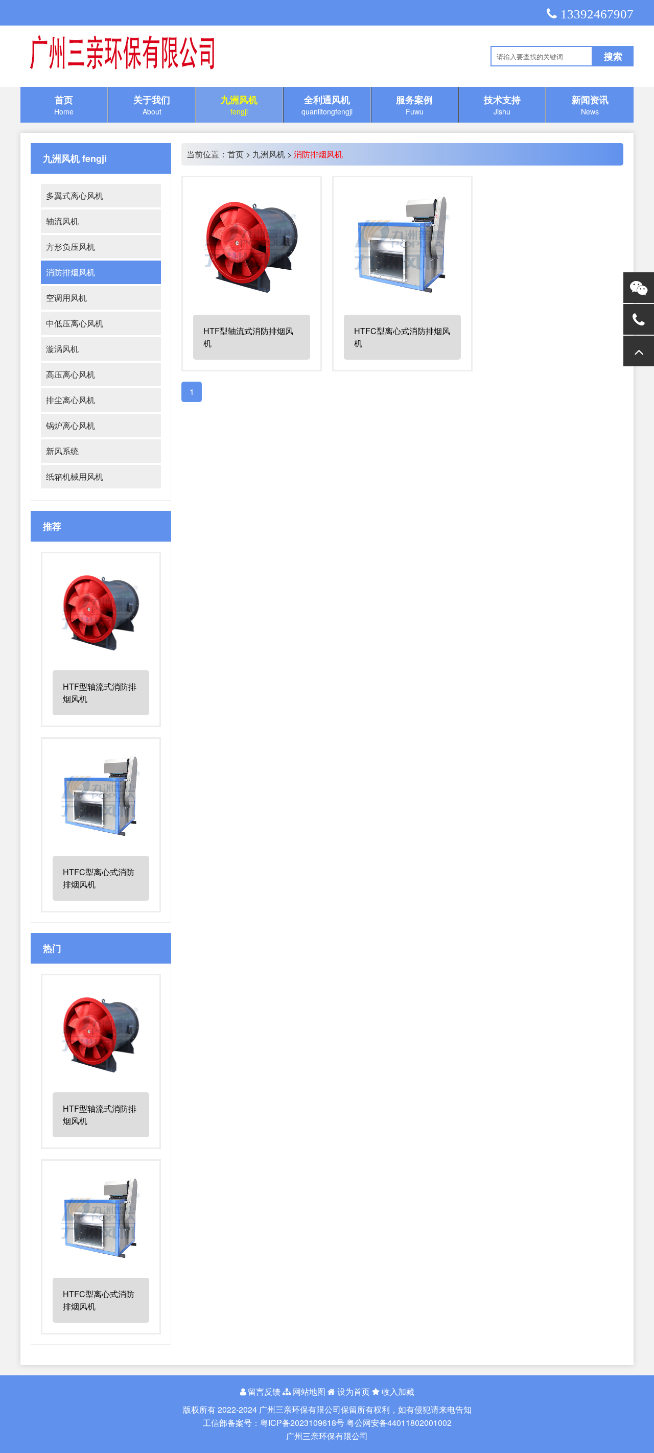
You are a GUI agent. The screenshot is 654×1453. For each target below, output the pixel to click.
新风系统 (62, 451)
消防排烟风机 (70, 272)
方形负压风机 (70, 246)
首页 (235, 154)
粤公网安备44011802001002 (399, 1422)
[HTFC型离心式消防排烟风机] (101, 840)
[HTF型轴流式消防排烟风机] (101, 654)
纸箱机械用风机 (74, 476)
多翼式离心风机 (74, 195)
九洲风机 (268, 154)
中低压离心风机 (74, 323)
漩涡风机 (62, 349)
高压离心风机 (70, 374)
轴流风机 (62, 221)
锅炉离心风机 (70, 425)
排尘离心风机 (70, 400)
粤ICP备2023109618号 (302, 1422)
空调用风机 (66, 297)
